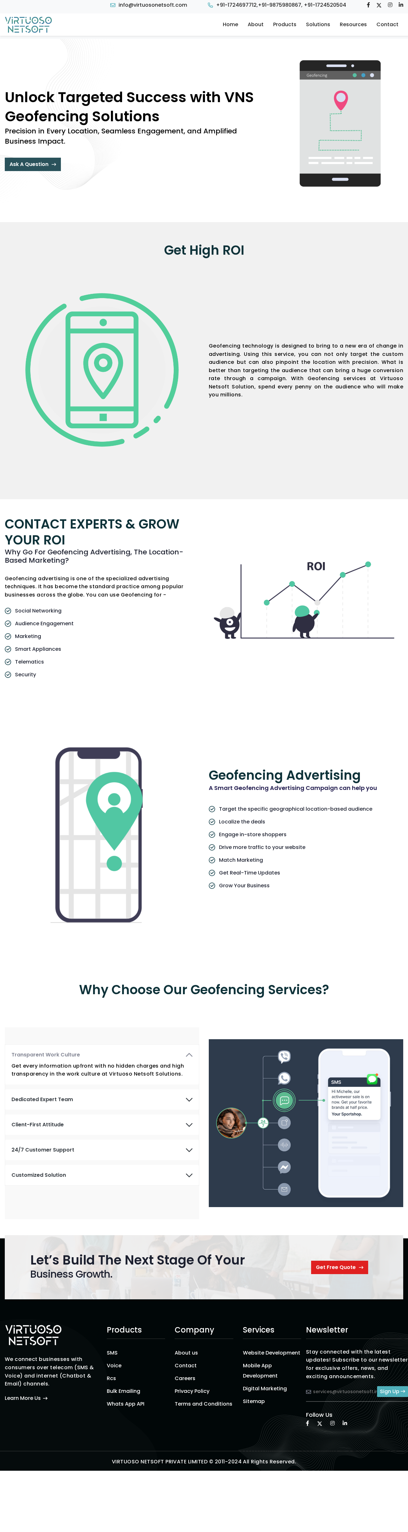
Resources (353, 24)
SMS (112, 1352)
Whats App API (125, 1404)
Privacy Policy (192, 1391)
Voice (114, 1365)
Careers (185, 1378)
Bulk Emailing (123, 1391)
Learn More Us (23, 1398)
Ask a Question (29, 164)
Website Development (271, 1352)
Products (284, 24)
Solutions (318, 24)
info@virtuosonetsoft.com (153, 5)
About (256, 24)
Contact (387, 24)
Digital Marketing (265, 1388)
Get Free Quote (336, 1267)
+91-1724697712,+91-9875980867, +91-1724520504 (281, 5)
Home (230, 24)
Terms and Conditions (203, 1404)
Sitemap (254, 1401)
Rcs (111, 1378)
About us (186, 1352)
